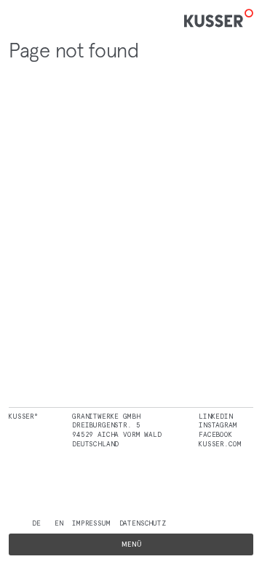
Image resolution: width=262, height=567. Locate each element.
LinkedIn (216, 416)
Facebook (216, 434)
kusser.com (220, 444)
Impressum (91, 523)
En (59, 523)
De (36, 523)
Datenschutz (142, 523)
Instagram (218, 425)
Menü (131, 544)
